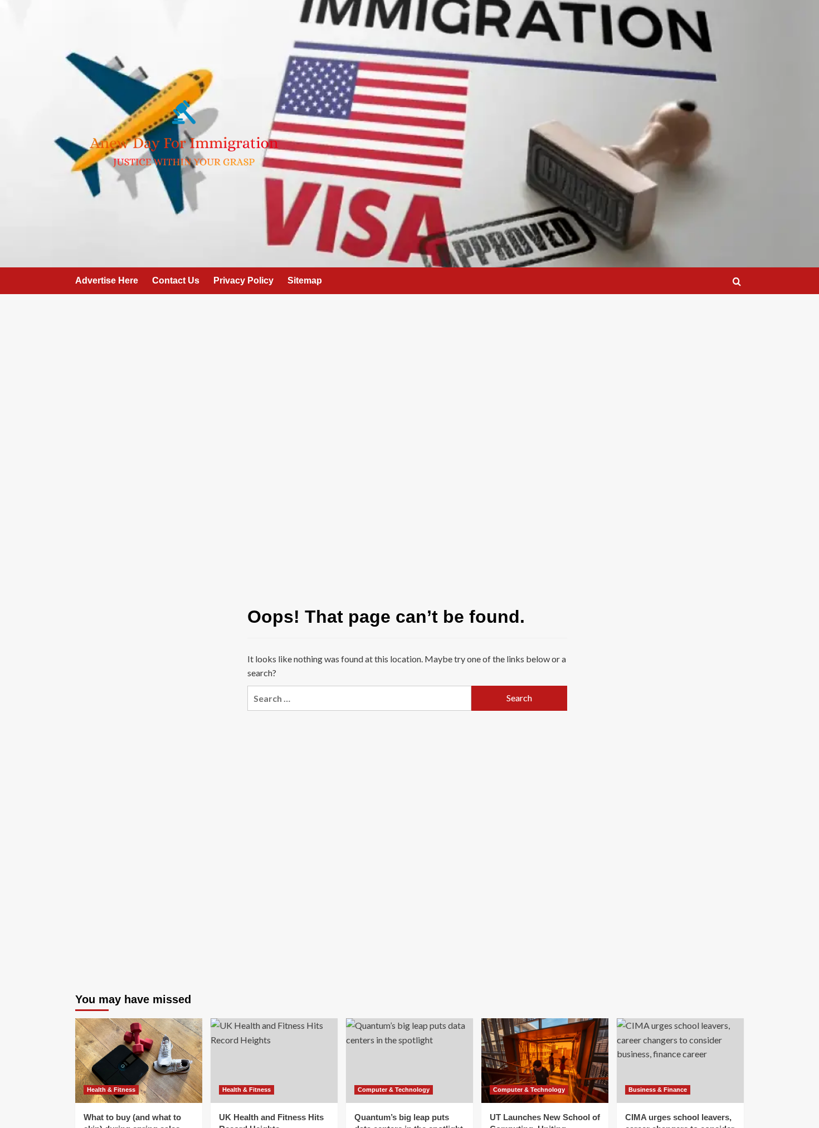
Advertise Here (106, 280)
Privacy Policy (243, 280)
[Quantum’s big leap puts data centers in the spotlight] (409, 1060)
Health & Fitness (111, 1089)
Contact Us (175, 280)
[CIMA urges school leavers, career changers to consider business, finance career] (680, 1060)
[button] (737, 281)
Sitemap (304, 280)
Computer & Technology (394, 1089)
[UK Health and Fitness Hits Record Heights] (274, 1060)
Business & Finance (657, 1089)
